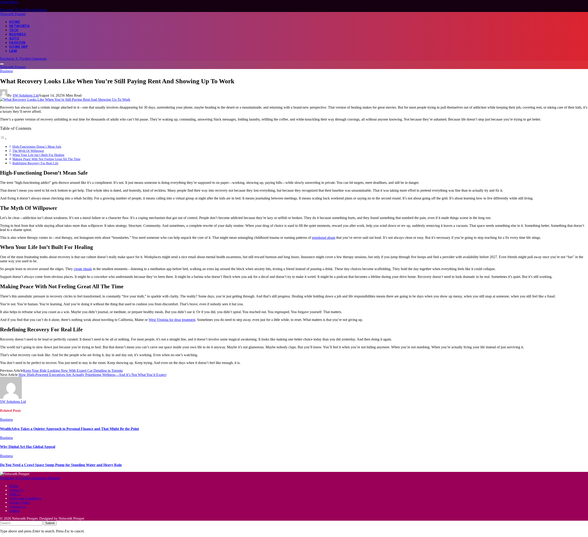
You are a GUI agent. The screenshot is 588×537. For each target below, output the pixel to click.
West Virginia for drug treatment (172, 320)
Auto (14, 38)
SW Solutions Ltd (26, 95)
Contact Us (17, 506)
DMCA (14, 494)
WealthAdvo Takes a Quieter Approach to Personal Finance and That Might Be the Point (69, 429)
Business (17, 34)
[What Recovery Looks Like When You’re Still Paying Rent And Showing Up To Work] (65, 99)
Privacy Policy (19, 502)
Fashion (17, 42)
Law (13, 51)
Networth (19, 26)
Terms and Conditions (25, 498)
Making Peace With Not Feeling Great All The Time (46, 159)
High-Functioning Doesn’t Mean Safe (36, 146)
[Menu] (2, 64)
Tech (14, 30)
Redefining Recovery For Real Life (35, 163)
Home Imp (18, 47)
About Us (16, 490)
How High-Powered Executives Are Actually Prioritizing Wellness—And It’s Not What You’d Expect (92, 375)
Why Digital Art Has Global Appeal (27, 447)
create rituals (83, 269)
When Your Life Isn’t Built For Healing (38, 155)
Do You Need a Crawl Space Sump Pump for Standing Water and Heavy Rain (61, 465)
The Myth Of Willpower (28, 151)
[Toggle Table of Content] (3, 139)
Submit (50, 523)
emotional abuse (323, 238)
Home (14, 22)
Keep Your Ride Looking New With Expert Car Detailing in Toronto (73, 370)
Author (14, 511)
